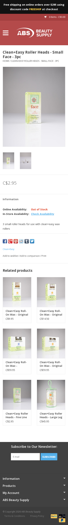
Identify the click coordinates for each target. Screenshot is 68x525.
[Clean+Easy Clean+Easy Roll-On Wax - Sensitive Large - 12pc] (17, 343)
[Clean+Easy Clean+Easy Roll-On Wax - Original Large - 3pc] (51, 292)
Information (10, 199)
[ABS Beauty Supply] (39, 32)
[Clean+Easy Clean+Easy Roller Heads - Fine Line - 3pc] (17, 395)
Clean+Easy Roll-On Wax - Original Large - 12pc (51, 364)
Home (6, 60)
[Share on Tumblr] (26, 241)
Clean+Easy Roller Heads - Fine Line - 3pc (17, 415)
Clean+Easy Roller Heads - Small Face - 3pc (35, 60)
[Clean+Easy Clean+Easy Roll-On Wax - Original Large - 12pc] (51, 343)
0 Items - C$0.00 (56, 17)
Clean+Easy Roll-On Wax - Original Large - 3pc (51, 312)
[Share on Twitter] (32, 241)
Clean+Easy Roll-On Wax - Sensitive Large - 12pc (16, 364)
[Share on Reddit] (21, 241)
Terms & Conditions (14, 516)
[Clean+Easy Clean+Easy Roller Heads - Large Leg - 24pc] (51, 395)
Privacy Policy (37, 516)
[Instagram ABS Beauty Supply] (44, 468)
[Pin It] (16, 241)
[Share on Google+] (10, 241)
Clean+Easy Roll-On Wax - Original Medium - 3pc (17, 312)
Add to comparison (30, 255)
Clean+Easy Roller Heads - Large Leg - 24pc (51, 415)
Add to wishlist (10, 255)
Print (44, 255)
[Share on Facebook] (5, 241)
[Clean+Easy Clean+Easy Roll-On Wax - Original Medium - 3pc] (17, 292)
